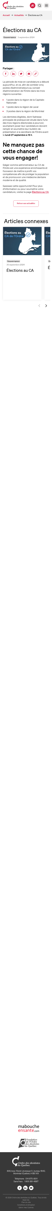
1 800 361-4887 (31, 1181)
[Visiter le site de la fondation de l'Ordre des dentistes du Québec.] (26, 1143)
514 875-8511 (31, 1178)
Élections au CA (40, 192)
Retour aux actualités (26, 203)
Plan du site (26, 1202)
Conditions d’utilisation (26, 1205)
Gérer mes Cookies (26, 1207)
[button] (46, 5)
